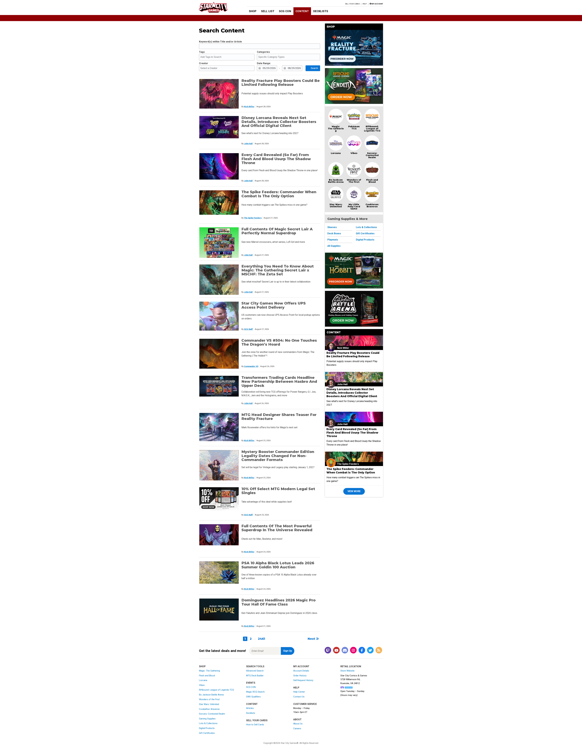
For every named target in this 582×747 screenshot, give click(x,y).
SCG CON (285, 11)
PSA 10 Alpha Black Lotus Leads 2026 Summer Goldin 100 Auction (277, 565)
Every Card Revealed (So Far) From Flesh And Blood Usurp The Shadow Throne (276, 159)
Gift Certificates (365, 233)
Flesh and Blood (372, 180)
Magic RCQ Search (255, 691)
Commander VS (251, 366)
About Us (298, 723)
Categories (263, 51)
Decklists (320, 11)
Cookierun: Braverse (372, 205)
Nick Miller (249, 106)
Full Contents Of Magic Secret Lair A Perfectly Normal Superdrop (277, 231)
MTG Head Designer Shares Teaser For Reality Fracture (278, 416)
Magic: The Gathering (336, 128)
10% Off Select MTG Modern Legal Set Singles (278, 491)
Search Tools (255, 666)
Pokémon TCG (354, 127)
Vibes (354, 153)
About (297, 719)
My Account (301, 666)
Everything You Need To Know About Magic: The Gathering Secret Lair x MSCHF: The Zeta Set (277, 270)
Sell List (267, 11)
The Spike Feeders (253, 218)
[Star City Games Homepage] (218, 7)
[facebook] (362, 650)
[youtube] (336, 650)
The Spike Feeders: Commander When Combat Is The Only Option (278, 194)
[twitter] (370, 650)
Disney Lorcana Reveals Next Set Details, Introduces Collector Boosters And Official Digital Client (278, 122)
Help (365, 4)
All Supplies (334, 245)
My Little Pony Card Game (354, 206)
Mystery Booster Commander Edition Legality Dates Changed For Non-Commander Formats (277, 455)
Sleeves (332, 227)
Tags (202, 51)
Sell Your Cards (352, 4)
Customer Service (305, 704)
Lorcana (336, 153)
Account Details (301, 670)
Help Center (299, 691)
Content (302, 11)
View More (354, 491)
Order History (299, 675)
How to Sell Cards (255, 724)
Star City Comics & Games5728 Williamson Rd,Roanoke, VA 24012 (353, 679)
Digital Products (365, 239)
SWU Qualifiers (253, 696)
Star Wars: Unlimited (335, 205)
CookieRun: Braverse (209, 709)
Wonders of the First (209, 699)
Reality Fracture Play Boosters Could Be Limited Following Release (280, 82)
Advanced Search (255, 670)
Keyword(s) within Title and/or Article (220, 41)
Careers (297, 728)
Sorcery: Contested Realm (372, 155)
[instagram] (353, 650)
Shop (253, 11)
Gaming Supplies (207, 718)
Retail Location (350, 666)
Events (250, 682)
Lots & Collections (366, 227)
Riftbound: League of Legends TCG (372, 128)
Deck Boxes (334, 233)
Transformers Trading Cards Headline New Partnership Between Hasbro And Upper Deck (279, 381)
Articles (250, 708)
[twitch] (328, 650)
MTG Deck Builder (255, 675)
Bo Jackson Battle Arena (336, 180)
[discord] (345, 650)
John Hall (248, 143)
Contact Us (298, 696)
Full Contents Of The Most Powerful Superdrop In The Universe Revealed (276, 528)
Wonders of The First (354, 180)
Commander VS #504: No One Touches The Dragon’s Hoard (279, 342)
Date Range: (264, 63)
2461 (261, 639)
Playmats (332, 239)
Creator (203, 63)
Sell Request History (303, 680)
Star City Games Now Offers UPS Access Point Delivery (273, 305)
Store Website (347, 670)
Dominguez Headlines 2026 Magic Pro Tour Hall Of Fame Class (278, 602)
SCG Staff (248, 329)
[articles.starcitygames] (379, 650)
